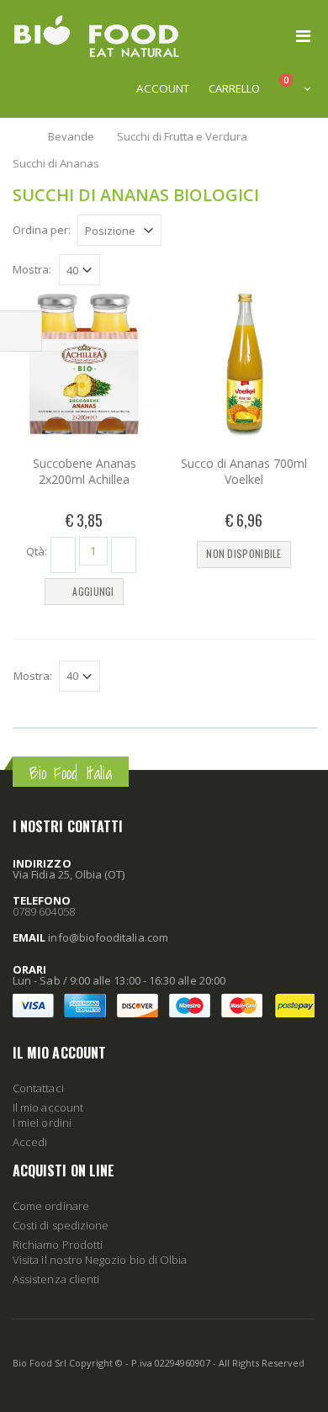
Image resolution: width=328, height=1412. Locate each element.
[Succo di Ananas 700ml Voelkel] (243, 365)
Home (19, 136)
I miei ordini (42, 1122)
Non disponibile (244, 553)
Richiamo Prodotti (58, 1244)
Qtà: (36, 550)
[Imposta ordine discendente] (171, 228)
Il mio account (48, 1107)
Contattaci (38, 1088)
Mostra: (32, 269)
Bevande (71, 136)
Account (162, 88)
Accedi (30, 1141)
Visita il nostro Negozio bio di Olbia (100, 1259)
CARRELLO (234, 88)
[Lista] (306, 232)
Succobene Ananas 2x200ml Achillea (84, 471)
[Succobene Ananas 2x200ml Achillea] (84, 365)
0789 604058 (44, 911)
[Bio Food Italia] (97, 36)
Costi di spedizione (60, 1225)
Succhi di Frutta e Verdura (183, 136)
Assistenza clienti (56, 1279)
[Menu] (303, 35)
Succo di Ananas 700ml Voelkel (244, 471)
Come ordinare (51, 1205)
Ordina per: (42, 229)
